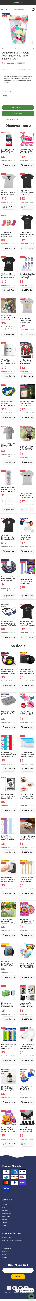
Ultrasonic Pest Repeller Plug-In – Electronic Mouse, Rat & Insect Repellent (8, 1005)
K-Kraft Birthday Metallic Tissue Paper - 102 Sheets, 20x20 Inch (8, 754)
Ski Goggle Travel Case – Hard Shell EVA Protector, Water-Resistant (8, 671)
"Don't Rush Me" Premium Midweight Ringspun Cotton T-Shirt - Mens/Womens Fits (8, 276)
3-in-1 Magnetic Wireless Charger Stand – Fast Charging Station (25, 537)
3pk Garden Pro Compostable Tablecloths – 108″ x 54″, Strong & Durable (8, 921)
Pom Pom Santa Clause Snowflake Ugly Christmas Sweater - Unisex (26, 362)
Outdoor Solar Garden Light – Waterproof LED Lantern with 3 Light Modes (27, 403)
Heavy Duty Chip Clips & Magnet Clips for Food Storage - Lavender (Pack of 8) (27, 276)
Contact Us (5, 1254)
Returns (4, 1251)
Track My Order (6, 1248)
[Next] (33, 48)
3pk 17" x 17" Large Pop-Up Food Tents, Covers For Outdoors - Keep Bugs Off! (27, 796)
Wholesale (5, 1257)
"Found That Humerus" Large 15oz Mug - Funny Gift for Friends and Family (8, 362)
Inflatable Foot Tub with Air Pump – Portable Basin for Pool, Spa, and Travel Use (27, 1088)
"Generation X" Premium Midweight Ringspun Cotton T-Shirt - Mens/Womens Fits (8, 193)
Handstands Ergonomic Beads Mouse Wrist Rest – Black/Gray (7, 963)
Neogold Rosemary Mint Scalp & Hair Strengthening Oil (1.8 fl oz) (8, 1088)
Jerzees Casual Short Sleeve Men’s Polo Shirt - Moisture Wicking (8, 445)
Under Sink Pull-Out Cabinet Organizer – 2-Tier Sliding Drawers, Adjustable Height (8, 317)
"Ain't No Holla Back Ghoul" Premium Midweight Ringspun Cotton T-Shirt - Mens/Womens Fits (27, 623)
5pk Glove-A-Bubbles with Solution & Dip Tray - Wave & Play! (27, 965)
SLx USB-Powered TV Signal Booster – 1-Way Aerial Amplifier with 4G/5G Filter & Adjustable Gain (27, 1046)
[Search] (6, 9)
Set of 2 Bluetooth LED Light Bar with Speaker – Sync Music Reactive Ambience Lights (26, 581)
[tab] (6, 70)
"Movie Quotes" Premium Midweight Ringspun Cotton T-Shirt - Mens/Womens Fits (8, 537)
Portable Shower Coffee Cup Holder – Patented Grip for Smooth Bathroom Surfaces (8, 879)
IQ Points (5, 1210)
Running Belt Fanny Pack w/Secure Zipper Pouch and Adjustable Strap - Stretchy (27, 448)
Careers (4, 1219)
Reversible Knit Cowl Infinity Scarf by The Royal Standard (8, 578)
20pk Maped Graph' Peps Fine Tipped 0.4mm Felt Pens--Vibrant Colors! (7, 151)
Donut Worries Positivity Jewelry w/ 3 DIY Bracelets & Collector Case (27, 921)
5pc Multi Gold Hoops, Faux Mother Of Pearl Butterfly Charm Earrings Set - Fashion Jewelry (27, 838)
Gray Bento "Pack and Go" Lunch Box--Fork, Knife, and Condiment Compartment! (8, 713)
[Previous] (3, 48)
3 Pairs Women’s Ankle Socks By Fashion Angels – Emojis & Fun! (7, 234)
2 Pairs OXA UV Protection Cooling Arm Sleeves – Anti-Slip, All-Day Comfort (27, 1130)
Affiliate (4, 1223)
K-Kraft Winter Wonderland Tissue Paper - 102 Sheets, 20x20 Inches (7, 838)
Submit (18, 1277)
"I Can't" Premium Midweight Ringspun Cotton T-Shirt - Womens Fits (27, 234)
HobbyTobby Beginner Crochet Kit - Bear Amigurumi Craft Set (8, 1129)
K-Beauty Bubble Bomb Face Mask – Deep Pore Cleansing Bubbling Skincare (27, 671)
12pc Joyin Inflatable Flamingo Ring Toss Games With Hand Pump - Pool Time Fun (27, 151)
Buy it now (18, 113)
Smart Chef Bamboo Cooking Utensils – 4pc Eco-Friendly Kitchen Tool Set (27, 879)
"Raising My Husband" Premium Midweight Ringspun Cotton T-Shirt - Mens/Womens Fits (27, 495)
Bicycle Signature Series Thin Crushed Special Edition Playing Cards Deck (8, 796)
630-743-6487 (6, 1237)
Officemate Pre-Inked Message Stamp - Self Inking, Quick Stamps (8, 489)
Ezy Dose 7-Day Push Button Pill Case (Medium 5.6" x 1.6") (8, 1046)
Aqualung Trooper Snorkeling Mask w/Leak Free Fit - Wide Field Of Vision (8, 403)
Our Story (5, 1204)
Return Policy (6, 1216)
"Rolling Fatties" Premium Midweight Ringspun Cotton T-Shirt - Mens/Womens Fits (27, 320)
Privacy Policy (6, 1213)
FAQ (3, 1207)
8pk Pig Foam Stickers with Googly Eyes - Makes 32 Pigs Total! (27, 713)
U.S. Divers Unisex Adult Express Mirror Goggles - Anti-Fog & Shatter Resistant (8, 623)
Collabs (4, 1226)
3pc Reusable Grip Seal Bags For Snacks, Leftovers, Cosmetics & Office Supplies (27, 754)
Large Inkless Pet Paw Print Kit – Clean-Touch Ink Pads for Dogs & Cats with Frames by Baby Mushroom (27, 1005)
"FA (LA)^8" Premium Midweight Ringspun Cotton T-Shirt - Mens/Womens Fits (27, 193)
